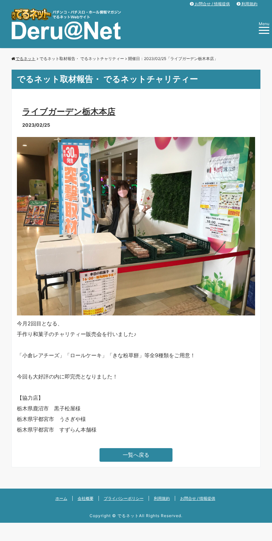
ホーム (61, 498)
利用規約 (248, 3)
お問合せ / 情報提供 (212, 3)
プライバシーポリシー (124, 498)
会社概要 (86, 498)
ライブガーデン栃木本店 (68, 111)
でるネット (128, 515)
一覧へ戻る (136, 454)
